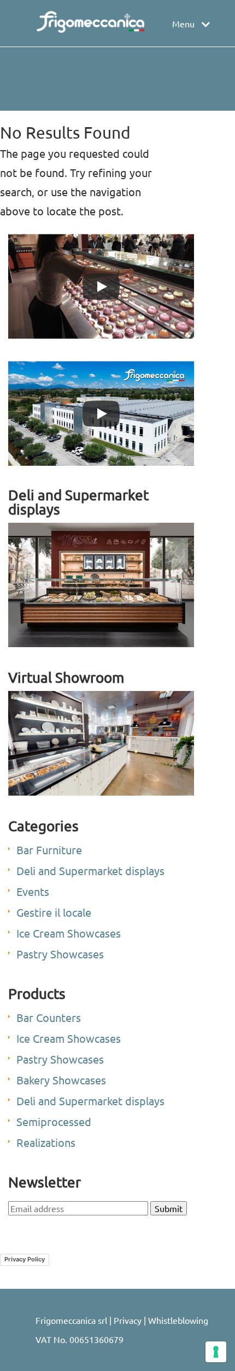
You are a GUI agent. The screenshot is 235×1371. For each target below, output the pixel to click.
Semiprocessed (53, 1121)
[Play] (101, 286)
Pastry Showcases (60, 954)
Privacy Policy (24, 1259)
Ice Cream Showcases (68, 933)
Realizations (45, 1142)
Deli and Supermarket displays (90, 870)
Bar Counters (48, 1017)
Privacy (128, 1320)
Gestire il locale (53, 912)
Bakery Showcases (61, 1080)
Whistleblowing (178, 1320)
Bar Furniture (49, 849)
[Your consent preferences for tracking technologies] (215, 1351)
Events (32, 891)
